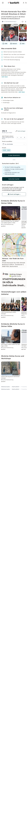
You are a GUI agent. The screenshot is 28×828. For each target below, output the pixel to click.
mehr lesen (5, 77)
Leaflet (23, 255)
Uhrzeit (4, 147)
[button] (14, 244)
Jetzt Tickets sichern (7, 136)
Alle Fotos (14, 25)
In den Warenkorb (14, 155)
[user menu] (23, 3)
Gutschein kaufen (13, 179)
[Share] (25, 22)
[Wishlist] (22, 22)
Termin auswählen (7, 141)
